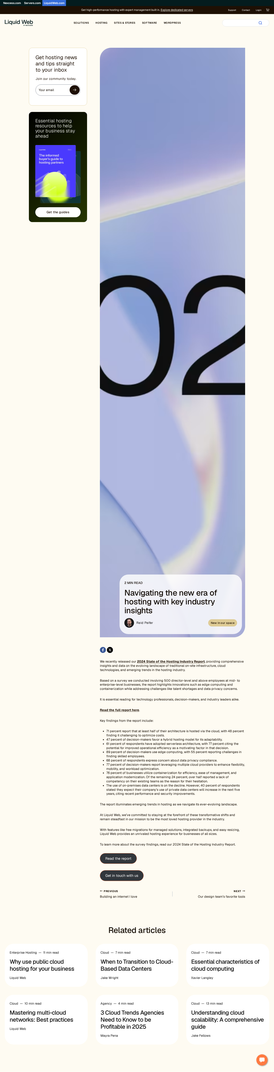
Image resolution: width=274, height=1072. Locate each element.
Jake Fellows (200, 1035)
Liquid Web (18, 978)
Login (258, 10)
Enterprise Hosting (23, 952)
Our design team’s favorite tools (221, 894)
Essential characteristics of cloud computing (225, 965)
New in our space (222, 623)
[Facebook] (103, 650)
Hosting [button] (101, 22)
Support (232, 10)
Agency (106, 1003)
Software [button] (149, 22)
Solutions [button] (81, 22)
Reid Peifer (144, 623)
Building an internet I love (118, 894)
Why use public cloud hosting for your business (42, 965)
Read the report (118, 858)
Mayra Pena (109, 1035)
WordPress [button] (172, 22)
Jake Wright (109, 978)
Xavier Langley (202, 978)
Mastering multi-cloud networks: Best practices (41, 1016)
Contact (246, 10)
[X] (110, 650)
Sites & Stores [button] (124, 22)
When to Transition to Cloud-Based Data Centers (136, 965)
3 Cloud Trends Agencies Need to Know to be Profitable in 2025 (132, 1019)
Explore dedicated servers (177, 10)
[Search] (260, 23)
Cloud (104, 952)
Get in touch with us (121, 875)
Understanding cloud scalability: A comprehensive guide (227, 1019)
